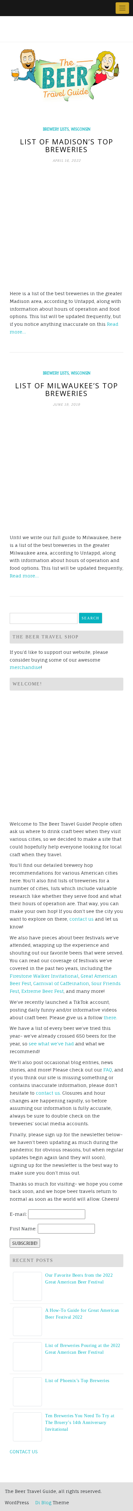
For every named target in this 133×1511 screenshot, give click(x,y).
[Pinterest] (31, 8)
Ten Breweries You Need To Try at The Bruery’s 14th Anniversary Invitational (79, 1422)
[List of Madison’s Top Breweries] (66, 226)
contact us (81, 919)
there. (110, 1017)
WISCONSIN (80, 129)
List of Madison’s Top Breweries (66, 145)
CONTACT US (23, 1451)
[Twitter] (16, 8)
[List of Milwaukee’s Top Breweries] (66, 470)
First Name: (23, 1228)
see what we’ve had (51, 1043)
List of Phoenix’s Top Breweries (77, 1380)
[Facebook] (9, 8)
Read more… (24, 575)
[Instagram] (39, 8)
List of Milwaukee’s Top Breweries (66, 389)
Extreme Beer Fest (42, 991)
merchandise (25, 667)
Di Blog (42, 1502)
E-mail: (18, 1214)
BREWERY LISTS (56, 129)
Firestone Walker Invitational (44, 976)
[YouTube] (24, 8)
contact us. (48, 1093)
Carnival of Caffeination (61, 983)
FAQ (107, 1069)
